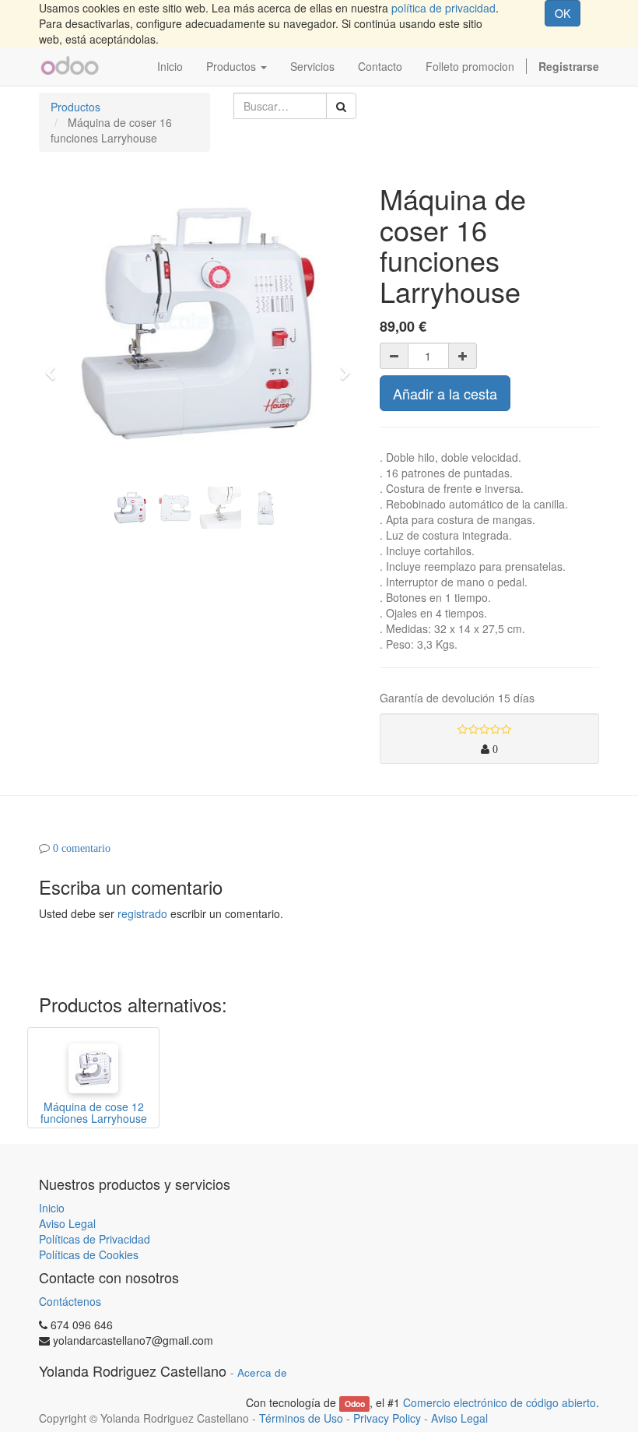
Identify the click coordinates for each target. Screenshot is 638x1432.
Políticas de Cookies (88, 1254)
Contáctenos (70, 1301)
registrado (142, 913)
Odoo (355, 1403)
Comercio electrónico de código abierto (499, 1402)
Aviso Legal (67, 1223)
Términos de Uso (301, 1418)
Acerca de (262, 1372)
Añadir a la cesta (445, 393)
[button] (55, 366)
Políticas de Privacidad (94, 1239)
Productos (75, 106)
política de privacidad (443, 8)
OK (562, 13)
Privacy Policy (387, 1418)
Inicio (52, 1208)
